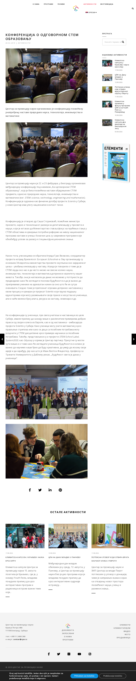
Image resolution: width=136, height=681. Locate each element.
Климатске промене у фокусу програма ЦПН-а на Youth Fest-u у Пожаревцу (122, 106)
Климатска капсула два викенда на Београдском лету (120, 124)
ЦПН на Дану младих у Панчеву (120, 77)
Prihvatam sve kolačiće (84, 676)
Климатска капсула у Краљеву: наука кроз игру (122, 63)
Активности (90, 4)
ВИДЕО (127, 631)
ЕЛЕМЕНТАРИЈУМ (122, 628)
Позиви (61, 4)
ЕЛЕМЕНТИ (125, 625)
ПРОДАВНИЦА (123, 637)
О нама (36, 4)
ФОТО (127, 634)
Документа (68, 630)
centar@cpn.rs (20, 639)
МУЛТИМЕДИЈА (106, 4)
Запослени (68, 633)
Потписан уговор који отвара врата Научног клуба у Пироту (122, 90)
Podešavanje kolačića (112, 676)
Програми (48, 4)
